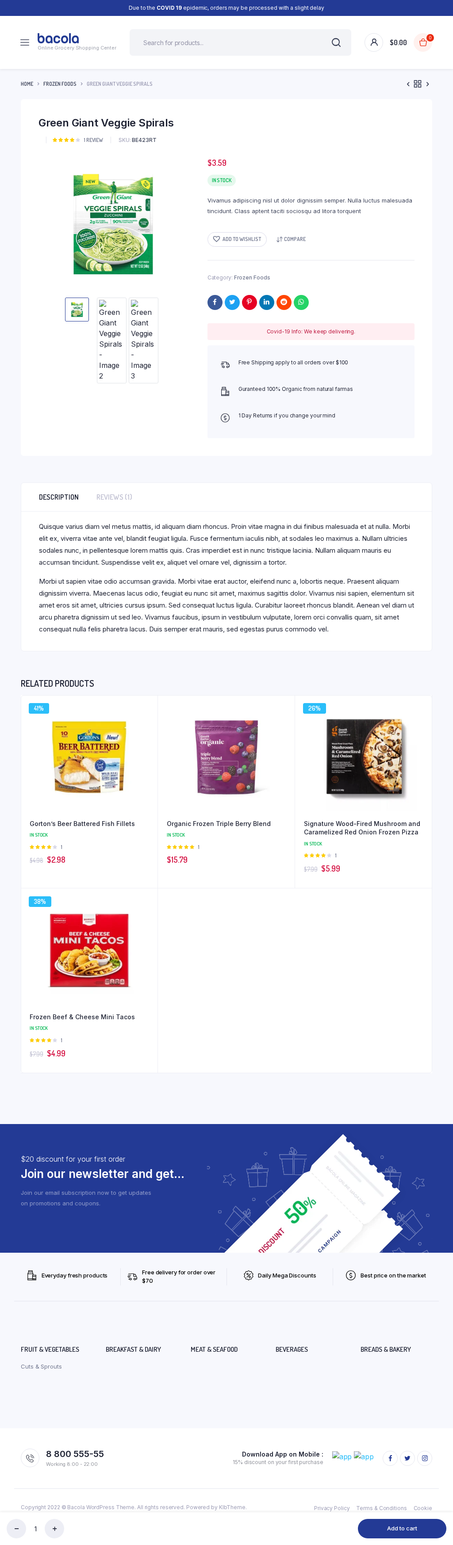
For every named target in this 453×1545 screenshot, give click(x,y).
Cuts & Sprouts (41, 1366)
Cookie (423, 1508)
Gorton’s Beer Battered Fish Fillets (82, 823)
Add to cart (402, 1528)
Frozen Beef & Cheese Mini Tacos (82, 1017)
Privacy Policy (332, 1508)
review (93, 140)
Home (27, 83)
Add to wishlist (242, 239)
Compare (295, 239)
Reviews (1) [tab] (114, 497)
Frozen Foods (60, 83)
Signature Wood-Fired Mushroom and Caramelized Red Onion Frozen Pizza (362, 828)
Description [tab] (59, 497)
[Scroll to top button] (439, 1509)
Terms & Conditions (381, 1508)
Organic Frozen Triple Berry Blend (219, 823)
